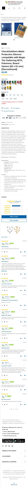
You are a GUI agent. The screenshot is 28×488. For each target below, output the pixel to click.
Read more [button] (4, 271)
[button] (4, 74)
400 (18, 95)
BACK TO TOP (14, 484)
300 (14, 95)
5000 (11, 98)
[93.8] (10, 229)
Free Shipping (16, 108)
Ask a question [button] (14, 220)
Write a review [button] (14, 216)
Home (2, 14)
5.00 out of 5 (18, 201)
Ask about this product (9, 111)
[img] (4, 241)
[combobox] (11, 8)
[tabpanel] (14, 30)
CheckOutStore (9, 122)
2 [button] (13, 409)
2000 (7, 98)
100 (7, 95)
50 (3, 95)
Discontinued (11, 124)
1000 (3, 98)
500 (22, 95)
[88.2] (17, 229)
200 (10, 95)
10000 (15, 98)
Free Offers (6, 108)
